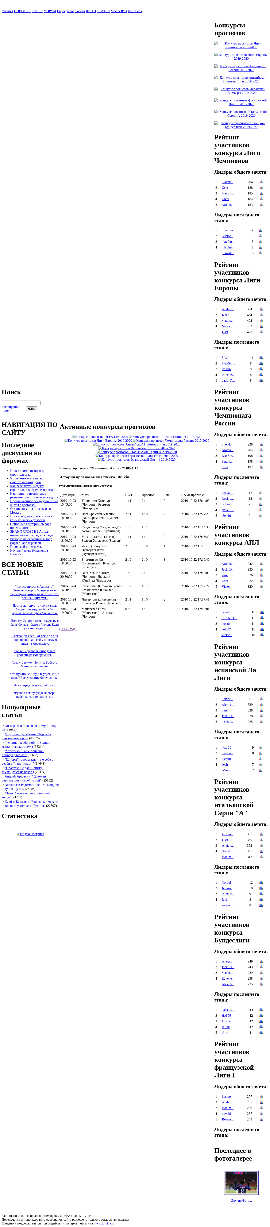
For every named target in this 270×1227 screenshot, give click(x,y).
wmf (225, 575)
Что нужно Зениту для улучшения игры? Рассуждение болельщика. (34, 675)
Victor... (228, 236)
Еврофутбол (65, 11)
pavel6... (228, 510)
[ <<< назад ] (68, 629)
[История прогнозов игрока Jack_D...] (261, 381)
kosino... (228, 498)
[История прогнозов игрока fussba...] (260, 753)
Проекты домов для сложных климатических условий (31, 518)
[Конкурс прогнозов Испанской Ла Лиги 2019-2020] (137, 448)
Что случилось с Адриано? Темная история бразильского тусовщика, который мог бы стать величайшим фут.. (34, 592)
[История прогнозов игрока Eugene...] (261, 979)
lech (225, 764)
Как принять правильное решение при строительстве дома (34, 495)
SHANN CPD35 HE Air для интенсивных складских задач (32, 533)
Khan (225, 199)
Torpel (226, 882)
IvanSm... (228, 193)
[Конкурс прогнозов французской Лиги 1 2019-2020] (137, 459)
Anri (225, 1032)
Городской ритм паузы (26, 546)
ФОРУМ (50, 11)
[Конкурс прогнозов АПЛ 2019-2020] (136, 444)
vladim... (228, 247)
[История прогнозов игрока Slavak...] (261, 182)
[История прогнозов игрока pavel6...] (260, 510)
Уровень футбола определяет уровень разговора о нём (34, 653)
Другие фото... (241, 1200)
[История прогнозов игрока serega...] (261, 905)
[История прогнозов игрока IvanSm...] (261, 194)
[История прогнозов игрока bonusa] (261, 888)
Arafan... (228, 205)
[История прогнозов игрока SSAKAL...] (262, 618)
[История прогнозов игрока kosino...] (260, 499)
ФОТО (91, 11)
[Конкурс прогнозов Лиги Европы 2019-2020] (98, 440)
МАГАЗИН (119, 11)
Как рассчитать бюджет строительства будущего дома (31, 487)
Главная (7, 11)
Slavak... (227, 182)
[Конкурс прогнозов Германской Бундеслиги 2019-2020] (137, 456)
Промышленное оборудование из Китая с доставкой (34, 503)
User (225, 187)
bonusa (227, 888)
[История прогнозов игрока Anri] (261, 1033)
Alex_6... (228, 375)
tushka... (227, 722)
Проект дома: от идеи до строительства (27, 472)
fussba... (227, 753)
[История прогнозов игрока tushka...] (261, 722)
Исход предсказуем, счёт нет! (35, 685)
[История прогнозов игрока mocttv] (262, 624)
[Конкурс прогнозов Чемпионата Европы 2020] (100, 437)
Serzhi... (227, 461)
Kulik (226, 1027)
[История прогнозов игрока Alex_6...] (261, 375)
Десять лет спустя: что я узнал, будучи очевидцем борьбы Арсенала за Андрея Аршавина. (35, 609)
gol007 (226, 369)
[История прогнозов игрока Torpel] (261, 883)
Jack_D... (228, 380)
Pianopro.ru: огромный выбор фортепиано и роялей (31, 541)
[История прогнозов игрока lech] (260, 765)
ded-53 (226, 1015)
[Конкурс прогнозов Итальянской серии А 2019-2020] (137, 452)
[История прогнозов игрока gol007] (261, 369)
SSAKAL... (229, 618)
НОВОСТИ (22, 11)
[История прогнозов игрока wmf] (261, 575)
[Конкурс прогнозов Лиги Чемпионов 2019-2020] (165, 437)
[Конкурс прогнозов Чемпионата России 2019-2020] (171, 440)
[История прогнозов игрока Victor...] (260, 236)
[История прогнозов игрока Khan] (261, 199)
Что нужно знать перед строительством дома (26, 480)
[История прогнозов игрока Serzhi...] (261, 462)
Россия (80, 11)
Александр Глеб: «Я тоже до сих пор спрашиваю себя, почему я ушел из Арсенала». (34, 639)
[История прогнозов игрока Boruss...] (261, 1120)
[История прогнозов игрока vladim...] (260, 248)
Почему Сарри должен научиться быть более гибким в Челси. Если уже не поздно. (35, 624)
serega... (227, 905)
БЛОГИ (37, 11)
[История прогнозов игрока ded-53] (261, 1016)
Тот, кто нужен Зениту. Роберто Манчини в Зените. (34, 664)
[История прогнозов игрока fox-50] (260, 748)
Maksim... (229, 770)
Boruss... (228, 1119)
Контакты (135, 11)
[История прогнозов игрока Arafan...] (261, 205)
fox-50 (226, 747)
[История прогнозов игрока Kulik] (261, 1027)
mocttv (226, 623)
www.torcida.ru (104, 1223)
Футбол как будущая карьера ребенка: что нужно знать (34, 694)
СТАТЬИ (103, 11)
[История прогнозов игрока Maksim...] (260, 770)
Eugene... (228, 978)
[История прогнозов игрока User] (261, 188)
